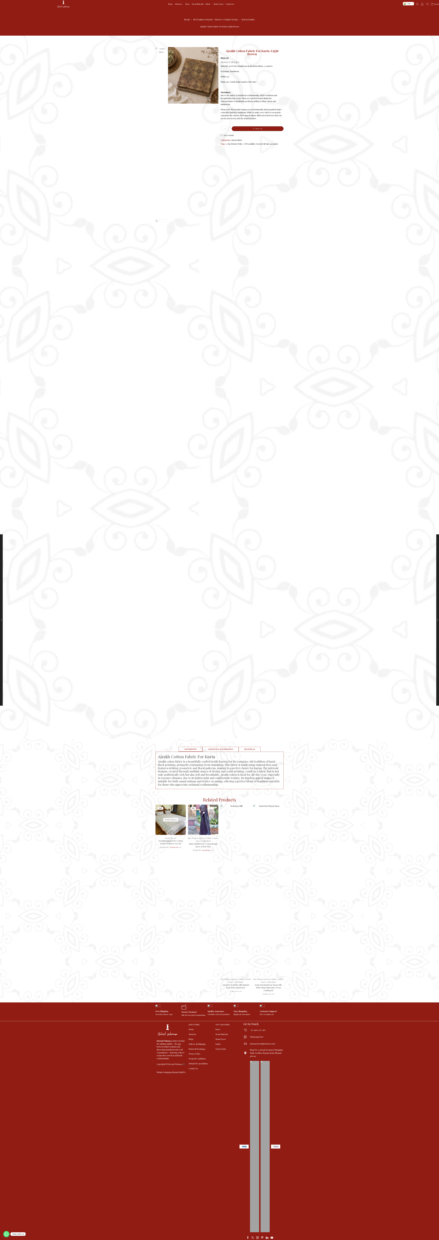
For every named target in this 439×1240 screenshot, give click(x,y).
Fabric (207, 4)
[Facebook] (248, 1237)
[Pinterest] (262, 1237)
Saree (187, 4)
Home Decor (219, 4)
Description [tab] (190, 749)
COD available (249, 144)
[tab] (191, 749)
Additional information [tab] (220, 749)
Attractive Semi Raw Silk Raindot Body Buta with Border (235, 986)
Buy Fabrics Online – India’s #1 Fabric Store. (215, 19)
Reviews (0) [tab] (249, 749)
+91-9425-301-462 (257, 1030)
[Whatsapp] (6, 1234)
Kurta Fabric (248, 19)
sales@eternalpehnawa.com (262, 1043)
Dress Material (197, 4)
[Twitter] (252, 1237)
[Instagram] (257, 1237)
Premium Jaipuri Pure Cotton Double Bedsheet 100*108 (171, 842)
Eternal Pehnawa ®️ (176, 1064)
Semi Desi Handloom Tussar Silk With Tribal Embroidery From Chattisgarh (268, 988)
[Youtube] (272, 1237)
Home (170, 4)
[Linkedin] (267, 1237)
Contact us (230, 4)
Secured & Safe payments (267, 144)
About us (178, 4)
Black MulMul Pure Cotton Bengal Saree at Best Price (203, 845)
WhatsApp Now (256, 1037)
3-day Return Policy (234, 144)
